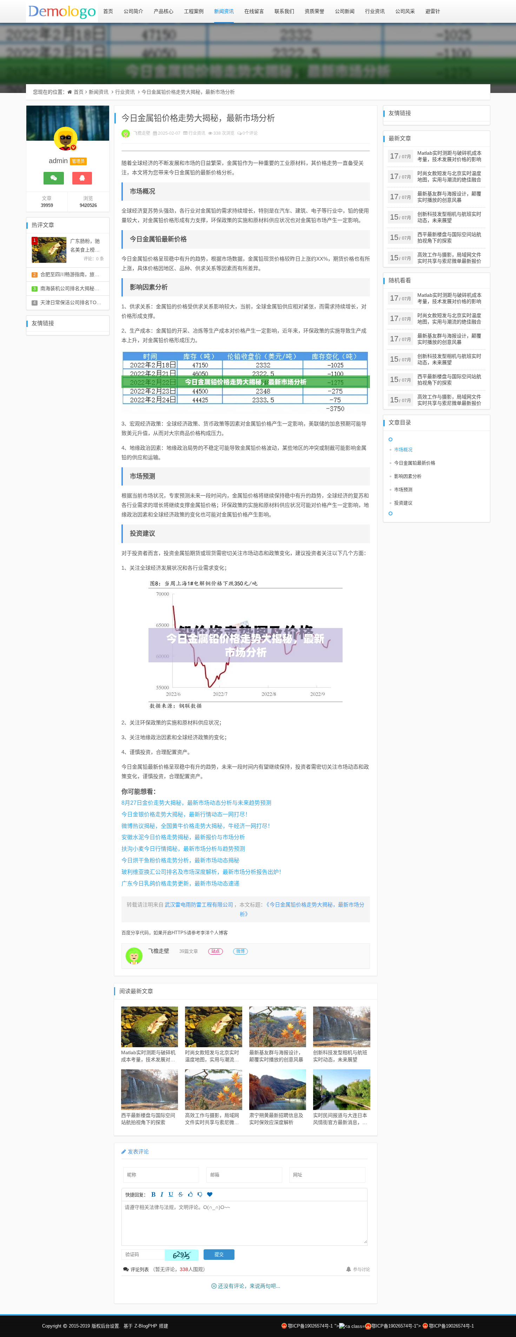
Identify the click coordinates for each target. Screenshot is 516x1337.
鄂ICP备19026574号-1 (310, 1326)
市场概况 (403, 449)
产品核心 (163, 11)
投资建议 (403, 503)
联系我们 (284, 11)
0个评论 (250, 133)
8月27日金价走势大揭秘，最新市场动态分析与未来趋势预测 (196, 803)
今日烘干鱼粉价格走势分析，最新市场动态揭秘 (180, 860)
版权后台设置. (106, 1326)
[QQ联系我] (82, 178)
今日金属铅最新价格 (414, 463)
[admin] (66, 142)
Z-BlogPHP (145, 1326)
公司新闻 (345, 11)
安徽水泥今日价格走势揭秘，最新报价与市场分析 (183, 837)
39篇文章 (188, 951)
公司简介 (133, 11)
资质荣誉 (314, 11)
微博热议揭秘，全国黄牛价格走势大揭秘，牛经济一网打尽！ (197, 826)
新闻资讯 (224, 11)
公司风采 (405, 11)
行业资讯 (375, 11)
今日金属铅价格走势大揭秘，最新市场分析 (188, 92)
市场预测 (403, 489)
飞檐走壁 (141, 133)
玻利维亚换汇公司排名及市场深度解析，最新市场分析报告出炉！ (202, 872)
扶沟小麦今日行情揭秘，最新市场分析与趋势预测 (183, 849)
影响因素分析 (408, 476)
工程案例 (194, 11)
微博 (240, 951)
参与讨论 (361, 1269)
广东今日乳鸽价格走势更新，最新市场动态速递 (180, 884)
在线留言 (254, 11)
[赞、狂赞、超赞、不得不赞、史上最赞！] (209, 1194)
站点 (215, 951)
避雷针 (432, 11)
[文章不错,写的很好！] (190, 1194)
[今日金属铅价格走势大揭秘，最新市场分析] (245, 382)
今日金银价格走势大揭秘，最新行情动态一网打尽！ (186, 814)
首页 (108, 11)
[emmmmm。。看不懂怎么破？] (200, 1194)
